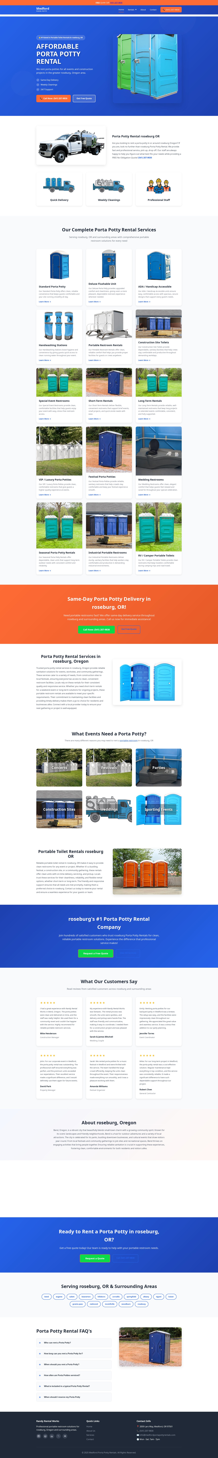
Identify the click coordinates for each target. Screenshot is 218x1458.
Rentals (131, 9)
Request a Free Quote (95, 953)
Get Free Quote (84, 98)
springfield (131, 1296)
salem (72, 1296)
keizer (171, 1296)
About (143, 9)
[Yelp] (58, 1436)
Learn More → (45, 301)
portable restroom (129, 740)
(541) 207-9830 (116, 2)
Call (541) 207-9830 (125, 1257)
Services (90, 1435)
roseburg (142, 1304)
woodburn (126, 1304)
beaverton (86, 1296)
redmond (94, 1304)
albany (146, 1296)
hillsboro (101, 1296)
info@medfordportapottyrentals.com (157, 1435)
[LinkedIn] (51, 1436)
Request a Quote (94, 1258)
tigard (158, 1296)
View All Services (128, 953)
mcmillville (109, 1304)
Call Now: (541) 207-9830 (53, 98)
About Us (90, 1430)
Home (121, 9)
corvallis (116, 1296)
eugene (59, 1296)
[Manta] (65, 1436)
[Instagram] (45, 1436)
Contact (153, 9)
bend (46, 1296)
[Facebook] (38, 1436)
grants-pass (78, 1304)
